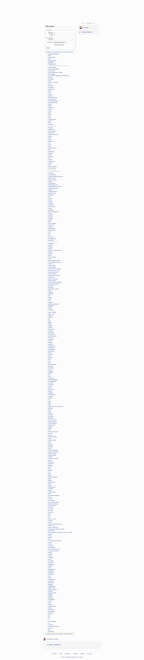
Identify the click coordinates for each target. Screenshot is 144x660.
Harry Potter (51, 367)
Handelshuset (51, 349)
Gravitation (50, 173)
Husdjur (50, 552)
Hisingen (50, 465)
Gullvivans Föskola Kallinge (54, 250)
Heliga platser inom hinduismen (55, 406)
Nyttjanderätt (82, 653)
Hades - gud (51, 314)
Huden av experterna (53, 527)
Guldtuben (50, 247)
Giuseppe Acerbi (52, 119)
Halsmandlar (51, 329)
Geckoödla (50, 85)
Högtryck (50, 596)
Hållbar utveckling (52, 589)
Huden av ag (51, 525)
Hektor (49, 403)
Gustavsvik (50, 285)
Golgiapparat (51, 151)
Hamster (50, 341)
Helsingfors (51, 416)
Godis (49, 144)
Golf (49, 149)
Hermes (50, 435)
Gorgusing (50, 153)
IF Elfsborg (50, 613)
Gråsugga (50, 218)
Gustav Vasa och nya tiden (54, 268)
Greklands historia (52, 191)
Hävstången (51, 582)
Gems (49, 92)
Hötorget (50, 604)
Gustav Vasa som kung (53, 270)
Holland (50, 497)
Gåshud (50, 297)
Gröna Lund (51, 225)
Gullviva (50, 248)
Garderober (51, 79)
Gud (49, 235)
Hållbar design (51, 587)
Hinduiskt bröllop (52, 455)
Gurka (49, 258)
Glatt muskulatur (52, 131)
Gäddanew (50, 292)
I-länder (50, 608)
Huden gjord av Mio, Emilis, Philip (56, 529)
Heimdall (50, 398)
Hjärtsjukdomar (51, 487)
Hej (49, 399)
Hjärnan (50, 480)
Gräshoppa (51, 210)
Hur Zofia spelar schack (53, 549)
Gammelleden (51, 74)
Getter (49, 112)
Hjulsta (49, 475)
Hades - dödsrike (52, 312)
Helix (49, 411)
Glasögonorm (51, 129)
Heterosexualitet (52, 440)
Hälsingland (51, 571)
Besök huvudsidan (87, 32)
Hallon (49, 324)
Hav (49, 374)
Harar (49, 359)
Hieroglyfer (50, 445)
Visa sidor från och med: (50, 34)
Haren (49, 362)
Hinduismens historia (53, 458)
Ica (49, 623)
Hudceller (50, 520)
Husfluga (50, 554)
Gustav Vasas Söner (53, 272)
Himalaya (50, 446)
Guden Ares (51, 236)
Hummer (50, 537)
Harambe (50, 357)
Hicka (49, 443)
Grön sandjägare (52, 223)
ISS (49, 618)
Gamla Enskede (52, 67)
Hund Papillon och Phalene (54, 540)
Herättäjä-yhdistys (52, 436)
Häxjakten (50, 584)
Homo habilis (51, 500)
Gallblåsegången (52, 60)
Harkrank (50, 366)
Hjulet (49, 473)
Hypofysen (50, 566)
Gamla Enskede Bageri (53, 69)
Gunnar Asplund (52, 257)
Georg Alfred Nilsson (53, 101)
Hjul (49, 472)
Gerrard (50, 109)
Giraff (49, 116)
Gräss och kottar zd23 (53, 211)
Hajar (49, 320)
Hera (49, 430)
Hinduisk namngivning (53, 451)
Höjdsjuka (50, 598)
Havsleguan (51, 378)
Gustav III (50, 263)
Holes (49, 493)
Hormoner (50, 508)
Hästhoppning (51, 579)
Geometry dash (52, 99)
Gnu (49, 142)
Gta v (49, 233)
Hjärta (49, 483)
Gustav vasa (51, 277)
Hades (49, 310)
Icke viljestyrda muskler (53, 626)
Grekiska (50, 181)
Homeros (50, 498)
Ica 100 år (50, 624)
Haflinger (50, 315)
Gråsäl (49, 220)
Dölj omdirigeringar (59, 44)
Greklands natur (52, 193)
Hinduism (50, 456)
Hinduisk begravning (53, 450)
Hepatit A (50, 426)
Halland (50, 322)
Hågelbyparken (51, 586)
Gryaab (50, 208)
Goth (49, 158)
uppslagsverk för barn (70, 657)
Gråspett (50, 216)
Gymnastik (50, 287)
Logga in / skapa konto (55, 644)
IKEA (49, 614)
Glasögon (50, 127)
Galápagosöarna (52, 64)
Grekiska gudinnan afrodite (54, 186)
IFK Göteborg (51, 611)
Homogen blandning (53, 503)
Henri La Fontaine (52, 419)
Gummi (50, 255)
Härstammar (51, 574)
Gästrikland (51, 294)
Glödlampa (50, 141)
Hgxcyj (49, 441)
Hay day (50, 391)
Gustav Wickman (52, 273)
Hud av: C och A (52, 519)
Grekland (50, 189)
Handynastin (51, 351)
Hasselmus (50, 371)
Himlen (50, 448)
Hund (49, 539)
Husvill (49, 559)
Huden (49, 522)
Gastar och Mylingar (53, 82)
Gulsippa (50, 252)
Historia (50, 466)
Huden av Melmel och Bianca (55, 524)
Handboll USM (51, 346)
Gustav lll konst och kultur (54, 275)
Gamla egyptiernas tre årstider (55, 72)
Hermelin (50, 433)
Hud (49, 517)
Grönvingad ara (52, 230)
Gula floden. (50, 241)
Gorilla (49, 154)
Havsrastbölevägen (52, 379)
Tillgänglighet (75, 653)
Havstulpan (51, 384)
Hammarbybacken (52, 336)
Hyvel (49, 567)
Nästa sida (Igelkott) (68, 52)
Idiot (49, 629)
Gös (49, 300)
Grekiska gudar (52, 183)
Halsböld (50, 325)
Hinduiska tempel (52, 453)
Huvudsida (50, 562)
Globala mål (51, 132)
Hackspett (50, 309)
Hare (49, 361)
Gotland (50, 159)
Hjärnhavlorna (51, 482)
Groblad (50, 198)
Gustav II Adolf (51, 265)
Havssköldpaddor (52, 381)
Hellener (50, 413)
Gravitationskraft (52, 174)
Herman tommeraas (53, 431)
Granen (49, 169)
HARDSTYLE (51, 305)
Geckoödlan (51, 87)
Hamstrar (50, 342)
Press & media (89, 653)
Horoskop (50, 512)
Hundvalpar (51, 545)
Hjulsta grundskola (52, 477)
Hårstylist (50, 591)
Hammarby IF (51, 334)
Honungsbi (50, 507)
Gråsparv (50, 215)
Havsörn (50, 386)
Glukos (50, 137)
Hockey (50, 490)
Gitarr (49, 117)
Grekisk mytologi (52, 179)
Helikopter (50, 408)
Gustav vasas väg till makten (55, 282)
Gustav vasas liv (52, 280)
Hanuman (50, 354)
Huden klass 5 (51, 530)
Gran (49, 164)
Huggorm (50, 534)
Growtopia (50, 203)
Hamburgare (51, 332)
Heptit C (50, 428)
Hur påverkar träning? (53, 550)
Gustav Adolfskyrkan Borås (54, 262)
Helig (49, 404)
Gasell (49, 80)
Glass (49, 122)
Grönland (50, 226)
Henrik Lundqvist (52, 421)
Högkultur (50, 594)
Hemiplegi (50, 418)
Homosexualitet (52, 505)
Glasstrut (50, 126)
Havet (49, 376)
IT (48, 619)
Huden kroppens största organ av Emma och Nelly (60, 532)
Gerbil (49, 106)
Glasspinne (51, 124)
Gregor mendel (51, 178)
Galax (49, 55)
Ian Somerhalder (52, 621)
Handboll (50, 344)
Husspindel (50, 557)
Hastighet (50, 372)
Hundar (50, 542)
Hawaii (49, 388)
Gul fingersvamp (52, 238)
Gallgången (51, 62)
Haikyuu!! (50, 317)
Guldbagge (50, 243)
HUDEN (50, 307)
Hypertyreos (51, 564)
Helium (50, 409)
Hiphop (50, 460)
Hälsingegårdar (52, 569)
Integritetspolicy (67, 653)
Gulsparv (50, 253)
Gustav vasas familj (52, 278)
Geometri (50, 96)
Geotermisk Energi (52, 102)
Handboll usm (51, 347)
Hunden (50, 544)
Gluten (49, 139)
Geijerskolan (51, 89)
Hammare (50, 337)
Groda (49, 200)
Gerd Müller (51, 107)
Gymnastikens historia (53, 289)
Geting (49, 111)
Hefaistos (50, 396)
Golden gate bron (52, 148)
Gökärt (49, 299)
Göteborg (50, 302)
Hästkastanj (51, 581)
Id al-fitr (50, 628)
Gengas (50, 94)
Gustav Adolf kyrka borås (54, 260)
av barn (81, 657)
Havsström (50, 383)
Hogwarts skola (52, 492)
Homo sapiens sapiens (53, 502)
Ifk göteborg (51, 631)
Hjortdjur (50, 470)
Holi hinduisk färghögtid (53, 495)
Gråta (49, 221)
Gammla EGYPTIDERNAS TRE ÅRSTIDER (58, 75)
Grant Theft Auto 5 (51, 171)
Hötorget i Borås (52, 606)
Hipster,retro (51, 463)
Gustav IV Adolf (52, 267)
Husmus (50, 556)
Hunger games (51, 547)
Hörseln (50, 601)
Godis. (49, 146)
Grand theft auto (52, 168)
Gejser (49, 90)
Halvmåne (50, 331)
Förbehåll (60, 653)
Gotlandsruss (51, 161)
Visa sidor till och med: (50, 38)
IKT (49, 616)
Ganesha (50, 77)
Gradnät (50, 163)
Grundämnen (51, 205)
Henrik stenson (51, 425)
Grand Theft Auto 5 (52, 166)
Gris (49, 196)
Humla (49, 535)
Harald (49, 356)
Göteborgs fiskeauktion (53, 304)
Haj (49, 319)
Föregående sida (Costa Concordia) (53, 52)
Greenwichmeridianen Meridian (55, 176)
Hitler (49, 468)
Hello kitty (50, 414)
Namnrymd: (50, 42)
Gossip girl (50, 156)
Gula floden (51, 240)
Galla (49, 59)
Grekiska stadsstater (53, 188)
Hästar (49, 577)
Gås (49, 295)
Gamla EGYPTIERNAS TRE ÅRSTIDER (55, 65)
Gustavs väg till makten (53, 284)
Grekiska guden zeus (53, 184)
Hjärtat (49, 485)
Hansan (50, 352)
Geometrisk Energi (52, 97)
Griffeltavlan (51, 195)
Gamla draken (51, 70)
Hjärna (49, 478)
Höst (49, 603)
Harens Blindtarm (52, 364)
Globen (50, 136)
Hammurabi (51, 339)
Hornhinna (50, 510)
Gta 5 (49, 231)
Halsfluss (50, 327)
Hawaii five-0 (51, 389)
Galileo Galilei (51, 57)
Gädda (49, 290)
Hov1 (49, 515)
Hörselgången (51, 599)
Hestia (49, 438)
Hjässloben (50, 488)
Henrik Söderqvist (52, 423)
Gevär (49, 114)
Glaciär (50, 121)
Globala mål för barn (53, 134)
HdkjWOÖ (50, 393)
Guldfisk (50, 245)
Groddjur (50, 201)
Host (49, 514)
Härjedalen (50, 572)
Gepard (50, 104)
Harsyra (50, 369)
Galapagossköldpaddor (53, 54)
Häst (49, 576)
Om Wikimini (54, 653)
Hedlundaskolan (52, 394)
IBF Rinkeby (51, 609)
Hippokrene (51, 461)
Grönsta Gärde (51, 228)
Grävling (50, 213)
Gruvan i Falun (51, 206)
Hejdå (49, 401)
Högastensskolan (52, 592)
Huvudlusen (51, 561)
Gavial (49, 84)
